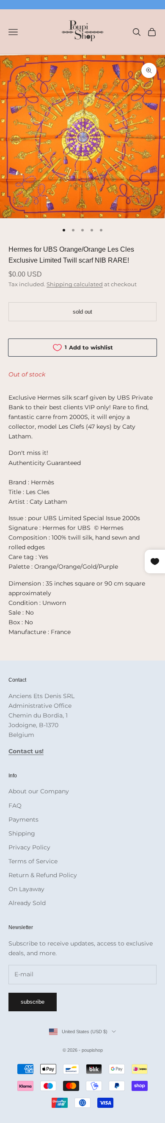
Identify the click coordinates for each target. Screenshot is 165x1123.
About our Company (38, 791)
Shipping (21, 833)
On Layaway (26, 889)
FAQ (15, 805)
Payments (23, 819)
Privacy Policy (29, 847)
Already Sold (27, 903)
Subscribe (32, 1002)
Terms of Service (33, 861)
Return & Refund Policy (42, 875)
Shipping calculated (75, 284)
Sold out (82, 312)
